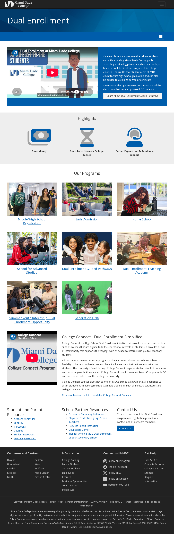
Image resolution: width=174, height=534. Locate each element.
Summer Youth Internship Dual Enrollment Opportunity (32, 320)
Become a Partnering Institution (86, 414)
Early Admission (87, 219)
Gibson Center (42, 477)
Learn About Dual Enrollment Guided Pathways (132, 95)
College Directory (153, 468)
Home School (142, 219)
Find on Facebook (117, 466)
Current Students (71, 468)
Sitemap (148, 472)
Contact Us (125, 428)
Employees (68, 472)
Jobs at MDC (116, 501)
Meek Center (42, 472)
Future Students (71, 464)
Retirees (66, 477)
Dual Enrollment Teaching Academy (142, 271)
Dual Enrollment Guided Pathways (87, 269)
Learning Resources (25, 438)
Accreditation (86, 505)
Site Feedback (152, 501)
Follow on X (114, 472)
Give (64, 485)
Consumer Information (76, 501)
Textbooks (20, 426)
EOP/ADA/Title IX (99, 501)
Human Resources (133, 501)
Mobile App (68, 489)
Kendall (11, 468)
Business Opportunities (75, 481)
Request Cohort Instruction (84, 425)
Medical (11, 472)
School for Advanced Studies (32, 271)
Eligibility (18, 422)
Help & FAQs (151, 460)
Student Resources (24, 434)
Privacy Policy (56, 501)
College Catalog (70, 460)
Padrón (39, 460)
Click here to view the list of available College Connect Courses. (96, 395)
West (37, 464)
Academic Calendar (24, 418)
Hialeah (11, 460)
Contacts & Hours (154, 464)
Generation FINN (87, 318)
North (10, 477)
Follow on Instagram (119, 460)
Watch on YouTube (118, 484)
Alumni (73, 485)
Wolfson (39, 468)
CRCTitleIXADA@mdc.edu (99, 526)
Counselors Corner (79, 429)
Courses (18, 430)
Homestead (13, 464)
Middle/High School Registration (32, 221)
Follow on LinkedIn (118, 478)
